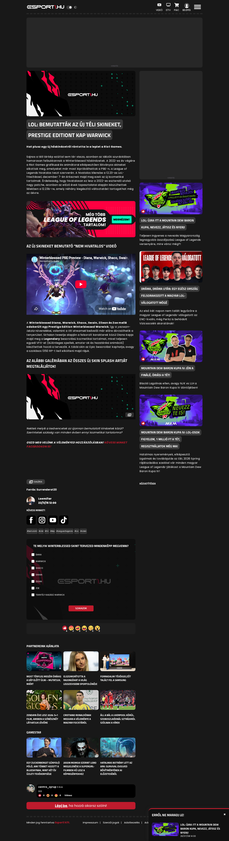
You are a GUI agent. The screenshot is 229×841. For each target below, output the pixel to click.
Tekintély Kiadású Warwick (50, 594)
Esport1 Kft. (62, 822)
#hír (47, 531)
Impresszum (90, 822)
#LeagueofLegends (64, 531)
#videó (83, 531)
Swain (39, 574)
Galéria (38, 481)
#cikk (41, 531)
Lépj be (61, 805)
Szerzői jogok (111, 822)
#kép (52, 531)
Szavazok (81, 608)
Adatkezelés (132, 822)
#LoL (77, 531)
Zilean (39, 581)
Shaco (39, 568)
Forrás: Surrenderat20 (41, 489)
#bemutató (32, 531)
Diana (39, 554)
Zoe (37, 588)
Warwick (41, 561)
